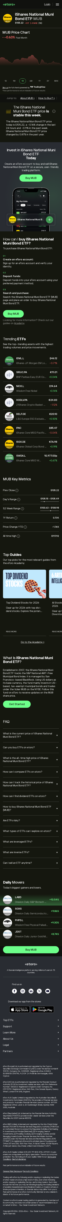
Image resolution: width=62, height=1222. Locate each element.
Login (47, 4)
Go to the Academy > (32, 642)
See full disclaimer (19, 1159)
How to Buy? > (46, 98)
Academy (19, 323)
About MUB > (27, 98)
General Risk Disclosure (12, 1171)
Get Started (17, 704)
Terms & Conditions (30, 1171)
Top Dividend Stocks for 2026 (22, 602)
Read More (11, 632)
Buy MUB (31, 178)
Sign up (5, 88)
